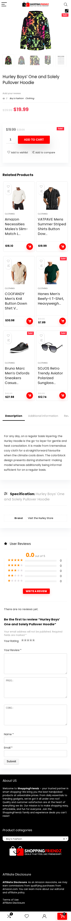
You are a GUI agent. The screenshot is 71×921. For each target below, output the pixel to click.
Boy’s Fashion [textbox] (34, 839)
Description (13, 416)
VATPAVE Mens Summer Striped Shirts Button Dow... (52, 226)
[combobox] (35, 838)
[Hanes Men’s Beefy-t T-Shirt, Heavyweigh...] (52, 273)
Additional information (43, 416)
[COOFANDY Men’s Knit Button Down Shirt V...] (19, 273)
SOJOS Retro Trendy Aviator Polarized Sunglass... (50, 375)
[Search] (66, 4)
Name (9, 734)
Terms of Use (11, 899)
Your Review (12, 650)
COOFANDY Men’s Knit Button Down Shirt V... (16, 301)
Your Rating (11, 641)
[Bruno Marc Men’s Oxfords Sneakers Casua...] (19, 347)
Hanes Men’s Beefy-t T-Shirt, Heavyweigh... (51, 298)
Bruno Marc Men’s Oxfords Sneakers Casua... (17, 375)
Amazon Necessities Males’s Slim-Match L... (16, 226)
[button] (66, 11)
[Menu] (4, 4)
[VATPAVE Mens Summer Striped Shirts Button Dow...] (52, 198)
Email (8, 747)
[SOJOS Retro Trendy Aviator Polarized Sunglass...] (52, 347)
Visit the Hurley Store (40, 518)
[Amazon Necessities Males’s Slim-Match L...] (19, 198)
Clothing (29, 98)
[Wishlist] (27, 916)
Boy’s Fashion (17, 98)
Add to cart (34, 139)
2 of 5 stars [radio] (24, 640)
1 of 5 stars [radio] (22, 640)
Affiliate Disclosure (14, 903)
